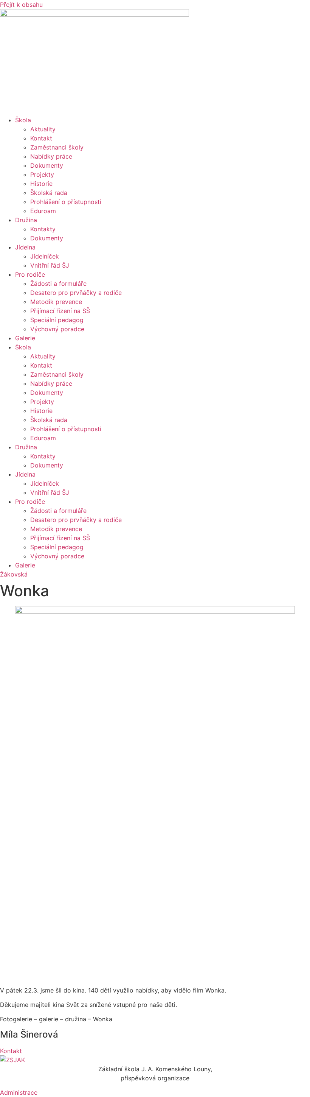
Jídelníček (44, 256)
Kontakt (41, 138)
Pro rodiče (30, 274)
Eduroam (43, 211)
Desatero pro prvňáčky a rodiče (76, 292)
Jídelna (25, 247)
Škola (23, 120)
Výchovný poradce (57, 329)
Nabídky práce (51, 156)
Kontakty (43, 229)
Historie (41, 183)
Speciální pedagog (57, 320)
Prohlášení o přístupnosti (65, 202)
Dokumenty (46, 165)
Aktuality (43, 129)
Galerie (25, 338)
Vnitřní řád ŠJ (49, 265)
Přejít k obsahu (21, 4)
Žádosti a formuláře (58, 283)
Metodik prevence (56, 301)
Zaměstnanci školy (57, 147)
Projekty (42, 174)
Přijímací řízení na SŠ (60, 311)
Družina (26, 220)
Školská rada (48, 192)
